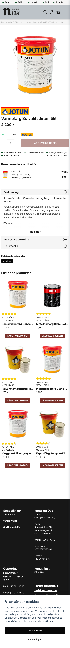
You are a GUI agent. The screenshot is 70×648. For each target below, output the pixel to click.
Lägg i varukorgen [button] (17, 336)
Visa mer (35, 231)
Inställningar (35, 639)
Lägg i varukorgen (17, 465)
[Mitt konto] (52, 12)
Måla (10, 22)
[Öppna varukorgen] (58, 12)
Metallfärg (33, 22)
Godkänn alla (35, 630)
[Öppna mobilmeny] (65, 12)
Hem (3, 22)
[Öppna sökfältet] (45, 12)
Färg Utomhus (20, 22)
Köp (64, 177)
